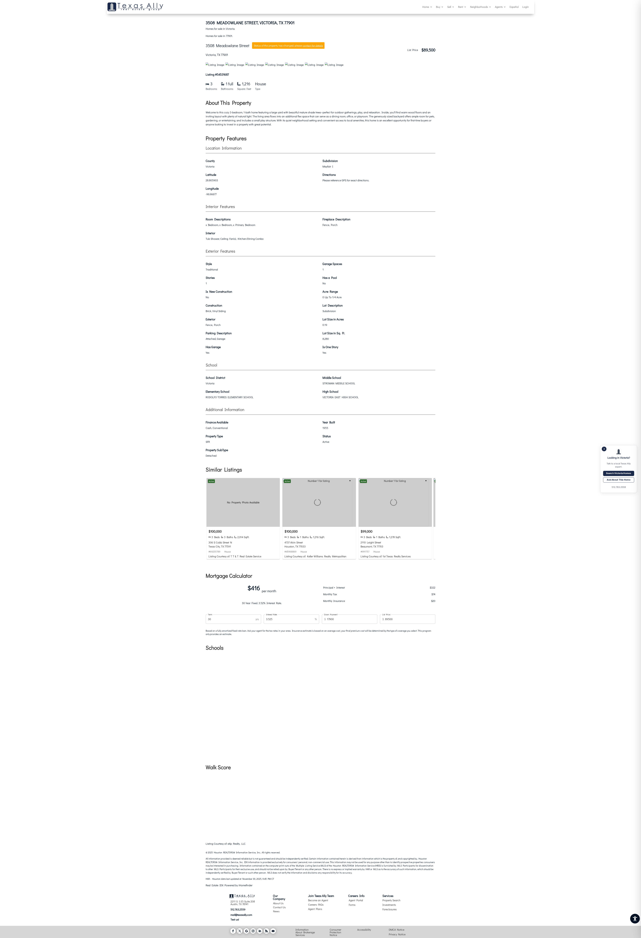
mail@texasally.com (241, 914)
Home (425, 7)
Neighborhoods (479, 7)
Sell (449, 7)
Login (525, 7)
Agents (499, 7)
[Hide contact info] (604, 449)
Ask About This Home (618, 480)
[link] (243, 518)
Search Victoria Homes (618, 473)
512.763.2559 (238, 909)
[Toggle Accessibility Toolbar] (635, 918)
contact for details (313, 45)
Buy (438, 7)
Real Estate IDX (214, 885)
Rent (460, 7)
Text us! (235, 919)
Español (514, 7)
